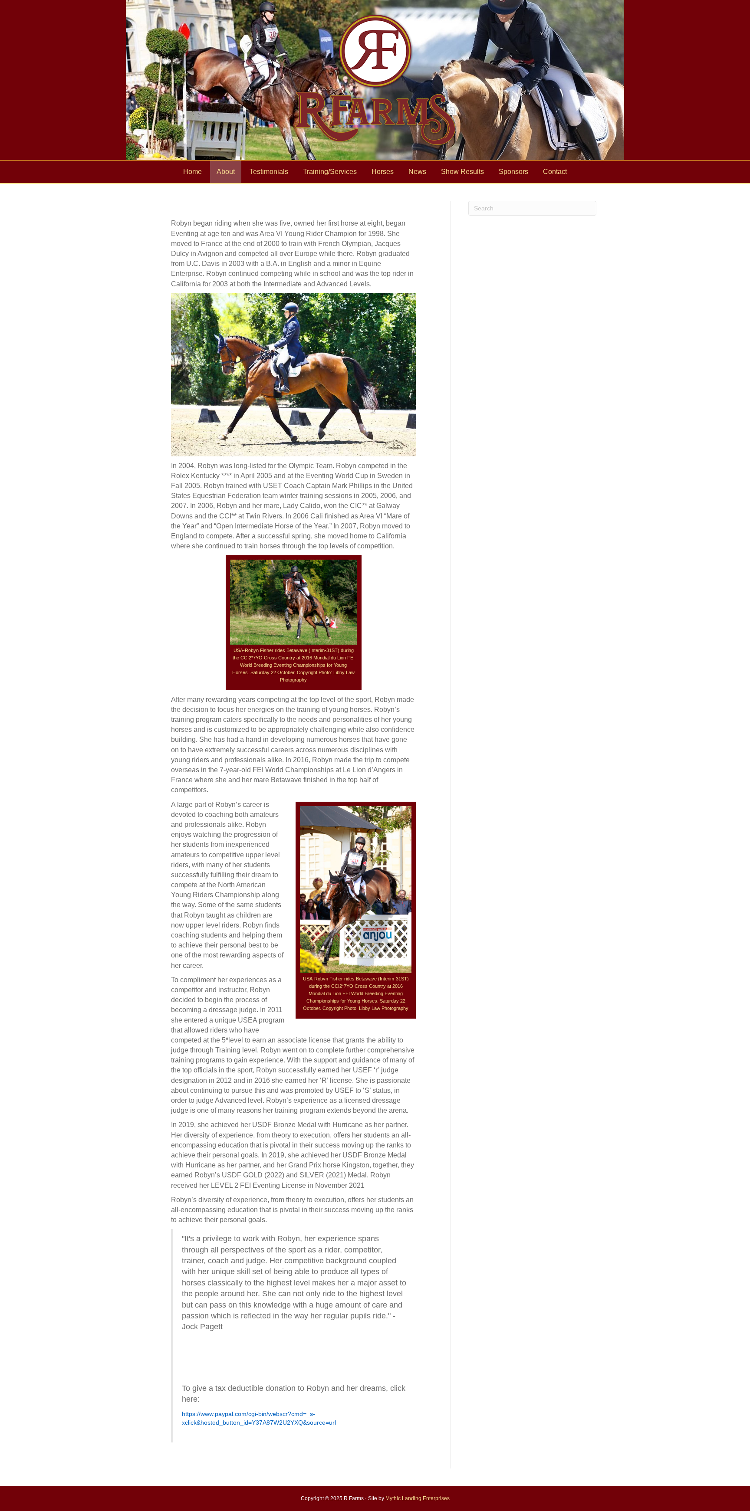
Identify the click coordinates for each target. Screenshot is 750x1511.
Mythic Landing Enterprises (417, 1498)
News (417, 171)
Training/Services (330, 171)
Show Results (462, 171)
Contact (555, 171)
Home (192, 171)
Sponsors (513, 171)
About (226, 171)
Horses (383, 171)
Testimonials (269, 171)
